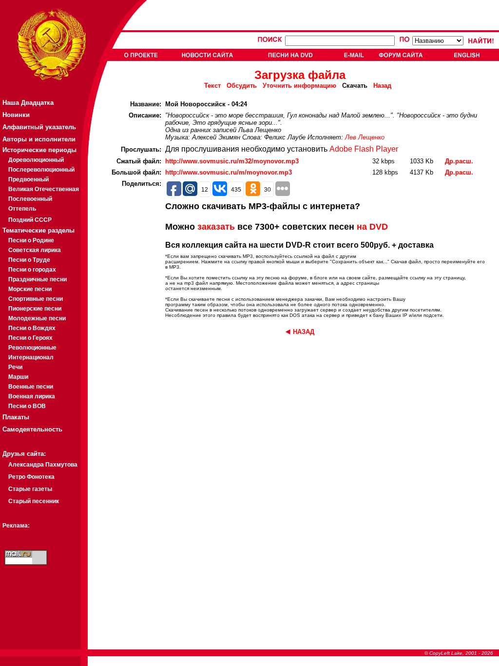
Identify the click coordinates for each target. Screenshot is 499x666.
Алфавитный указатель (39, 127)
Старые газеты (30, 489)
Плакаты (15, 417)
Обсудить (242, 85)
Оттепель (22, 208)
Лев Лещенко (364, 137)
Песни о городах (32, 269)
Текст (212, 85)
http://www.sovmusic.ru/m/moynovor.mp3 (228, 172)
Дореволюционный (36, 160)
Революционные (32, 347)
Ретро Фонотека (31, 476)
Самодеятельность (32, 429)
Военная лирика (31, 396)
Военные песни (30, 386)
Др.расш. (459, 161)
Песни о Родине (31, 240)
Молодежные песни (37, 318)
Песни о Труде (29, 259)
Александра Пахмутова (42, 464)
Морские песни (30, 289)
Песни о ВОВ (27, 406)
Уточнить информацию (299, 85)
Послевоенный (30, 199)
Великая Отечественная (43, 189)
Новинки (16, 114)
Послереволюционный (41, 169)
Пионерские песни (34, 308)
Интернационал (31, 357)
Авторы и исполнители (39, 139)
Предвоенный (28, 179)
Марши (18, 376)
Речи (15, 367)
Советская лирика (34, 250)
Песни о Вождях (32, 328)
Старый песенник (33, 501)
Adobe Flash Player (363, 149)
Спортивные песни (35, 298)
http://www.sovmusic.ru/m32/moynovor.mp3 (232, 161)
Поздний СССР (30, 219)
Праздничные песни (37, 279)
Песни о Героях (30, 337)
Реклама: (16, 525)
